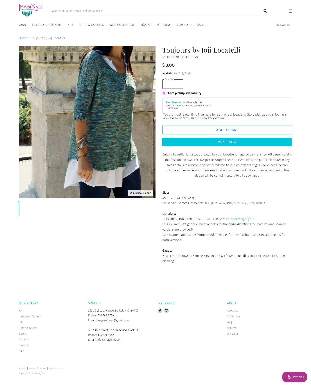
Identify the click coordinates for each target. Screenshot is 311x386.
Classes (183, 25)
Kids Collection (122, 25)
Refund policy (56, 368)
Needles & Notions (47, 25)
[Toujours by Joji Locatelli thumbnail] (18, 209)
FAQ (229, 322)
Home (23, 38)
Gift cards (233, 333)
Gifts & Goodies (92, 25)
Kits (71, 25)
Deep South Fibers (182, 57)
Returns (231, 328)
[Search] (265, 11)
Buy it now (227, 142)
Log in (284, 25)
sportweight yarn (242, 219)
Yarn (22, 25)
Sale (200, 25)
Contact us (233, 316)
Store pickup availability (184, 93)
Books (146, 25)
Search (22, 368)
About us (232, 310)
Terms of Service (37, 368)
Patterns (164, 25)
